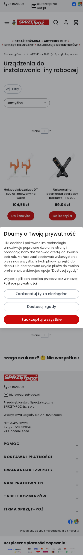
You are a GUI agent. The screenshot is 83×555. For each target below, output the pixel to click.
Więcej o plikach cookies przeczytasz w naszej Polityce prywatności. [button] (40, 281)
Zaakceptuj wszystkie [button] (41, 319)
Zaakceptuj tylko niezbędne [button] (41, 293)
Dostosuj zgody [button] (41, 306)
